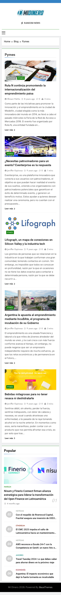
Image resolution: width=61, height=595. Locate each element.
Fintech (7, 487)
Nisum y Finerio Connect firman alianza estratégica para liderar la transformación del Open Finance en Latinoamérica (28, 495)
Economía (20, 570)
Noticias (11, 78)
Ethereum (20, 525)
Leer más (9, 129)
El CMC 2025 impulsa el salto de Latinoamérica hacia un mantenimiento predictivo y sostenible (35, 533)
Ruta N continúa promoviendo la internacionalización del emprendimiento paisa (25, 89)
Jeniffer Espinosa (15, 170)
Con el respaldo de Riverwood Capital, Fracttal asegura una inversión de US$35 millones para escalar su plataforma (36, 518)
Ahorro (19, 555)
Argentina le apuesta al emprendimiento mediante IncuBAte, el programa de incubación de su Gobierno (30, 319)
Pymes (21, 78)
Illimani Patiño (13, 98)
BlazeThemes (45, 587)
